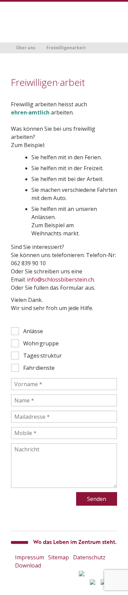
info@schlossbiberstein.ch (60, 279)
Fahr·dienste (39, 368)
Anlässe (33, 331)
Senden (96, 499)
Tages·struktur (42, 355)
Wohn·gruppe (41, 343)
